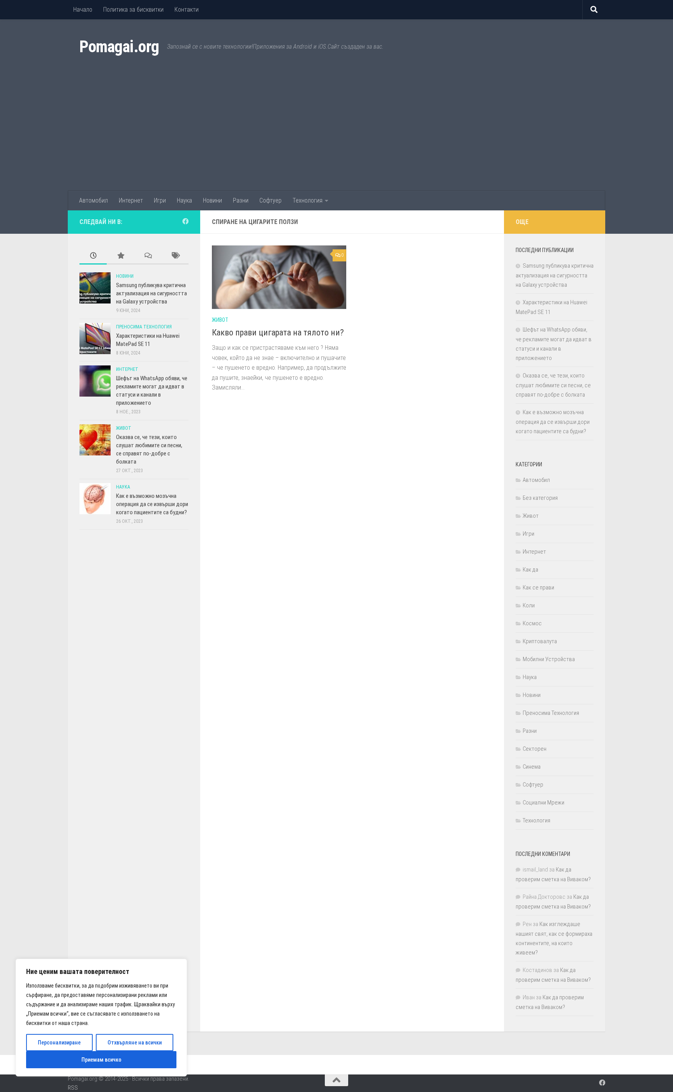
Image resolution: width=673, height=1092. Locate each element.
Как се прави (538, 587)
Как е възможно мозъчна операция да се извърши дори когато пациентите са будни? (152, 504)
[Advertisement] (336, 132)
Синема (532, 766)
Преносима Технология (144, 327)
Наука (184, 200)
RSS (73, 1087)
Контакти (186, 9)
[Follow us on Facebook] (185, 221)
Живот (220, 320)
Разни (240, 200)
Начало (82, 9)
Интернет (131, 200)
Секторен (534, 748)
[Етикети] (175, 256)
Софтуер (270, 200)
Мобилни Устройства (549, 659)
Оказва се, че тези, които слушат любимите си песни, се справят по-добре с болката (553, 385)
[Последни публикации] (93, 256)
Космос (532, 623)
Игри (160, 200)
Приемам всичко (101, 1060)
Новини (212, 200)
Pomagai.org (119, 46)
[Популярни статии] (120, 256)
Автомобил (93, 200)
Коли (529, 605)
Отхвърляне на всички (134, 1042)
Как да (530, 569)
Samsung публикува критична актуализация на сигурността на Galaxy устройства (151, 293)
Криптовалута (540, 641)
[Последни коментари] (147, 256)
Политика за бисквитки (133, 9)
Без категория (540, 497)
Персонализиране (59, 1042)
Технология (307, 200)
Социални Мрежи (543, 802)
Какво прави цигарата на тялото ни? (278, 332)
